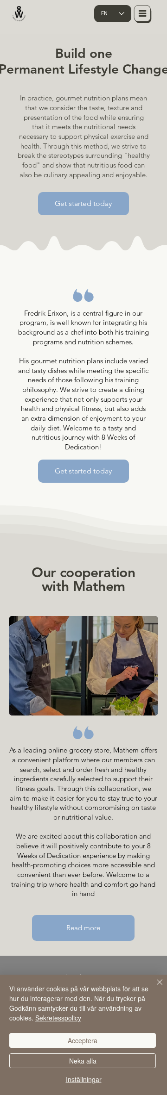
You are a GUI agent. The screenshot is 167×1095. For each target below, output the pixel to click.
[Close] (154, 988)
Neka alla (82, 1060)
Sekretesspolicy (58, 1017)
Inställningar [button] (84, 1079)
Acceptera (82, 1040)
